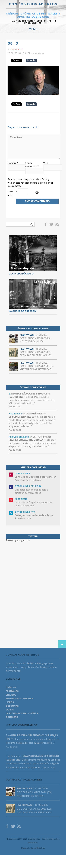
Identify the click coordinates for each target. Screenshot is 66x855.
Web (45, 163)
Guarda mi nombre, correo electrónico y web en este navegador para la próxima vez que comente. (30, 182)
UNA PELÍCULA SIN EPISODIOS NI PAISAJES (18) (27, 415)
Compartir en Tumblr (31, 60)
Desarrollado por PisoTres (33, 848)
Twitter (51, 225)
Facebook (46, 225)
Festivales (12, 691)
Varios (10, 709)
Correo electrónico (32, 164)
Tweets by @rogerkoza (18, 540)
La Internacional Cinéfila (22, 713)
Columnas (12, 706)
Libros (10, 702)
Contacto (12, 717)
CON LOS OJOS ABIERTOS (33, 4)
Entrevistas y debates (19, 698)
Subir (62, 644)
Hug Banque (15, 413)
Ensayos (11, 695)
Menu (33, 29)
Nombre (13, 163)
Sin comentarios (36, 53)
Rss (57, 225)
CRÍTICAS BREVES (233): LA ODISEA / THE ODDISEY (30, 438)
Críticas (11, 687)
